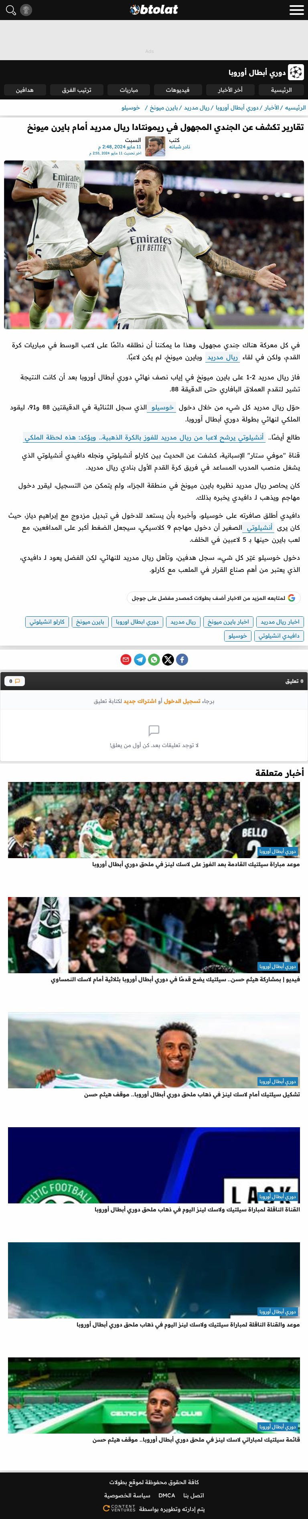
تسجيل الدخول (182, 700)
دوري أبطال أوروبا (277, 851)
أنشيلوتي (258, 527)
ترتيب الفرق (76, 89)
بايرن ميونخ (90, 621)
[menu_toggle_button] (297, 10)
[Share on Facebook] (182, 660)
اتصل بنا (193, 1495)
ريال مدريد (222, 357)
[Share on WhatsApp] (154, 660)
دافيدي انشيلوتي (279, 635)
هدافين (25, 89)
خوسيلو (161, 407)
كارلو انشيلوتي (47, 621)
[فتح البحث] (11, 10)
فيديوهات (178, 89)
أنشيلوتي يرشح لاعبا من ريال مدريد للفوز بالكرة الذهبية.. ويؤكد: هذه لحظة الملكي (144, 437)
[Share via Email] (126, 660)
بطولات (118, 1482)
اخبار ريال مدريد (280, 621)
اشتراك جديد (140, 700)
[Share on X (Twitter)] (168, 660)
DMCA (166, 1495)
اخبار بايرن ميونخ (228, 621)
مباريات (129, 89)
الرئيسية (281, 89)
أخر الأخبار (230, 89)
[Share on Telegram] (140, 660)
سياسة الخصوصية (127, 1495)
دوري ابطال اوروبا (137, 621)
